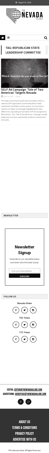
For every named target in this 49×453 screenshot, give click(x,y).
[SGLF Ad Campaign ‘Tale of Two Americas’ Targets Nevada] (24, 73)
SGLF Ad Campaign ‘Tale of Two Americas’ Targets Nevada (22, 91)
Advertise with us (24, 439)
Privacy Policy (24, 433)
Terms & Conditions (24, 427)
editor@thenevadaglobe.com (28, 390)
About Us (24, 422)
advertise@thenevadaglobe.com (30, 394)
